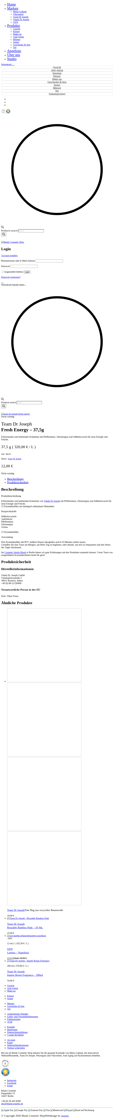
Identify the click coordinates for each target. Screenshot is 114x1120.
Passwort (5, 266)
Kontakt (11, 1027)
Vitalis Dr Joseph (21, 19)
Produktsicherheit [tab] (17, 482)
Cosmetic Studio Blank (15, 552)
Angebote (14, 51)
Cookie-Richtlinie (15, 1035)
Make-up (17, 34)
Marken (12, 8)
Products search (9, 230)
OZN (15, 22)
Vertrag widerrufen (16, 1048)
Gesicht (16, 29)
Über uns (13, 55)
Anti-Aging (18, 37)
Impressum (12, 1029)
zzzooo (65, 1115)
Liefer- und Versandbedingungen (22, 1016)
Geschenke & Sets (21, 45)
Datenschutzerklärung (17, 1032)
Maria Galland (20, 11)
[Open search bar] (2, 227)
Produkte (13, 25)
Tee (14, 47)
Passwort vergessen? (10, 277)
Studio (11, 59)
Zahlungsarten (13, 1019)
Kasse (10, 1042)
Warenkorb (8, 64)
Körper (16, 31)
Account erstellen (9, 255)
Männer (16, 39)
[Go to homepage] (12, 242)
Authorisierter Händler (17, 1014)
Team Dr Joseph (20, 17)
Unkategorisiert (57, 93)
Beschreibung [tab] (15, 478)
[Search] (3, 234)
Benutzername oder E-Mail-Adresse (18, 260)
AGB (9, 1022)
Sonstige (57, 73)
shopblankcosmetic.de (12, 1103)
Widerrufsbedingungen (17, 1045)
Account (11, 1040)
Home (11, 4)
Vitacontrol (18, 14)
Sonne (16, 42)
